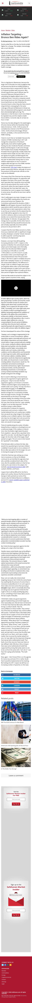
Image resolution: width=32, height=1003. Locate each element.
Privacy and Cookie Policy (8, 997)
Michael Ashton (7, 41)
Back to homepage (7, 671)
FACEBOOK (16, 675)
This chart (14, 167)
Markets (4, 971)
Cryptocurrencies (6, 977)
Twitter (16, 678)
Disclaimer (23, 995)
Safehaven (5, 968)
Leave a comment (16, 775)
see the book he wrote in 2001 (16, 467)
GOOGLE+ (17, 682)
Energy (3, 975)
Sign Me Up (16, 804)
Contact (4, 979)
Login (3, 984)
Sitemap (4, 981)
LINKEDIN (17, 685)
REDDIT (17, 689)
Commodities (5, 973)
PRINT (17, 693)
